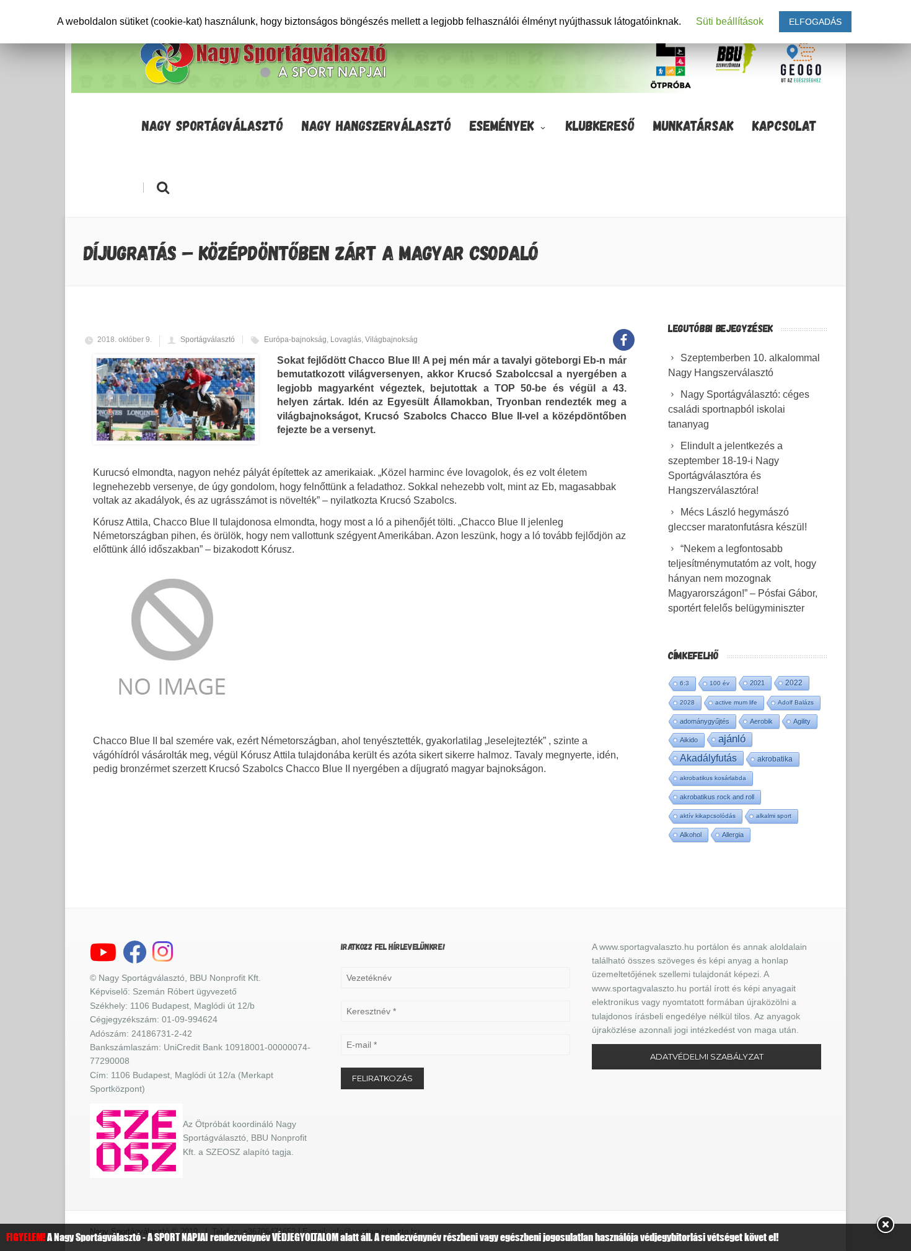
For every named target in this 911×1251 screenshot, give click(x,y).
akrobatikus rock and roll (717, 797)
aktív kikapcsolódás (708, 815)
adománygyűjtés (704, 721)
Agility (802, 721)
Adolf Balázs (796, 702)
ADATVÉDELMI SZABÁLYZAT (707, 1056)
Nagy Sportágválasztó (212, 125)
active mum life (736, 702)
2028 (687, 702)
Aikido (689, 740)
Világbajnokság (391, 339)
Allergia (733, 834)
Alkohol (691, 834)
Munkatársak (693, 125)
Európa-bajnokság (295, 339)
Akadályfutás (708, 757)
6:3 (684, 683)
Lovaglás (345, 339)
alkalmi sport (773, 815)
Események (502, 125)
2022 (794, 682)
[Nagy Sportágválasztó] (264, 83)
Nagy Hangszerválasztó (376, 125)
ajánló (732, 739)
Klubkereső (600, 125)
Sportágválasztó (207, 339)
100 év (719, 683)
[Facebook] (624, 333)
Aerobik (761, 721)
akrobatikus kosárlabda (713, 778)
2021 (757, 683)
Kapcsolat (784, 125)
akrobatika (775, 759)
